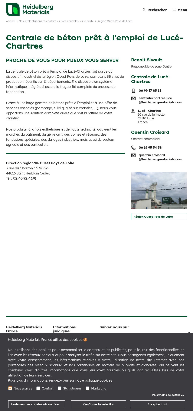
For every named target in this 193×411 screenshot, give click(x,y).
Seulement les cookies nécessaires (35, 404)
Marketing (98, 388)
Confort (48, 388)
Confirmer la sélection (98, 404)
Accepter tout (158, 404)
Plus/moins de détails (166, 395)
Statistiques (72, 388)
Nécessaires (23, 388)
